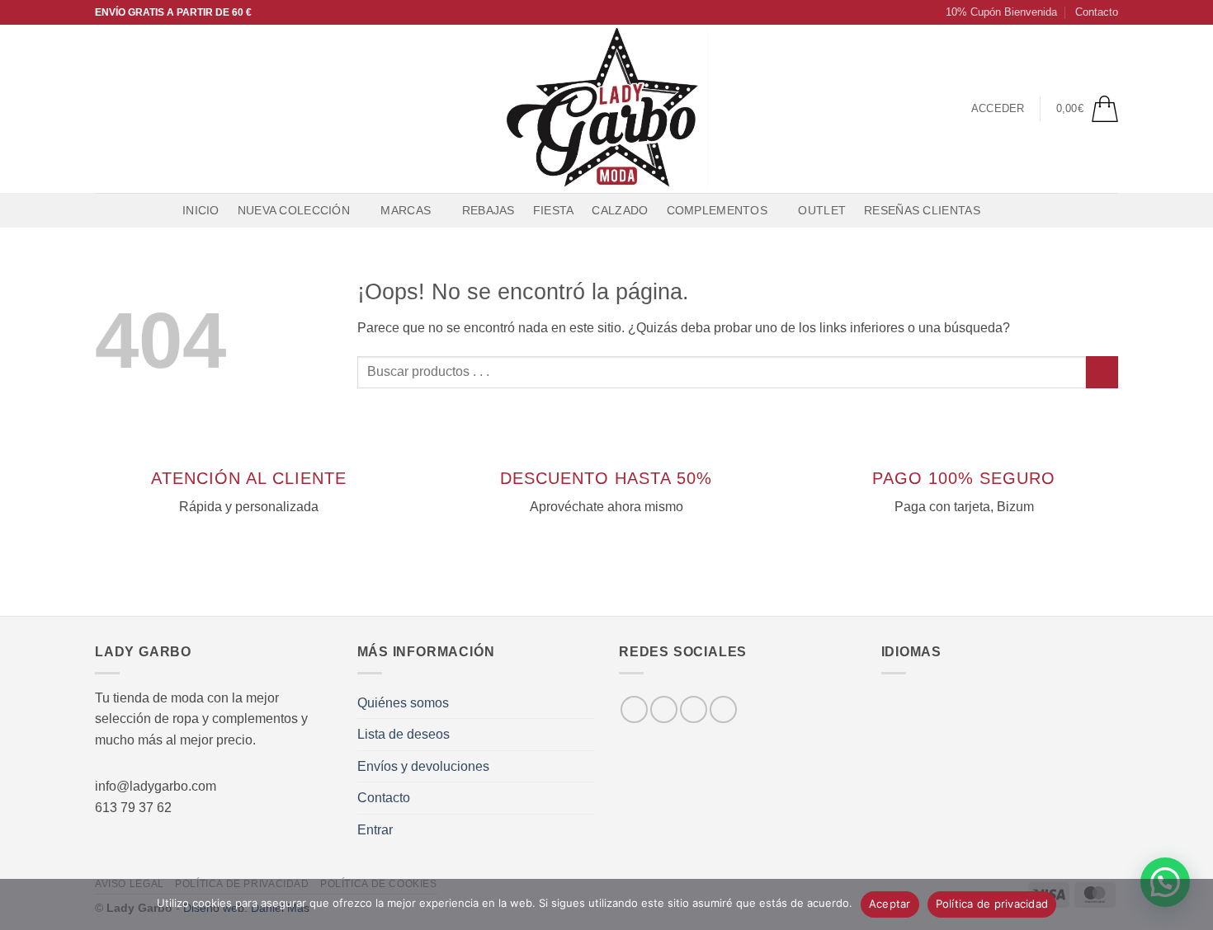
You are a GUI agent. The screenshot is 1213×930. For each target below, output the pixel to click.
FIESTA (553, 210)
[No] (1191, 909)
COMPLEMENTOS (717, 210)
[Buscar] (1005, 211)
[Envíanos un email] (170, 108)
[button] (994, 12)
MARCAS (405, 210)
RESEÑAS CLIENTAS (922, 210)
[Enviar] (1102, 372)
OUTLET (822, 210)
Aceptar (890, 903)
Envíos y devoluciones (423, 766)
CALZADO (620, 210)
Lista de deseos (403, 734)
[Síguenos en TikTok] (148, 108)
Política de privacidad (992, 903)
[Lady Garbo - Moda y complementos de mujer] (607, 109)
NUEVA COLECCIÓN (294, 210)
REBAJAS (488, 210)
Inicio (200, 210)
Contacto (1096, 12)
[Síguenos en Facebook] (105, 108)
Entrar (375, 830)
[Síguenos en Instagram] (127, 108)
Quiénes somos (403, 703)
